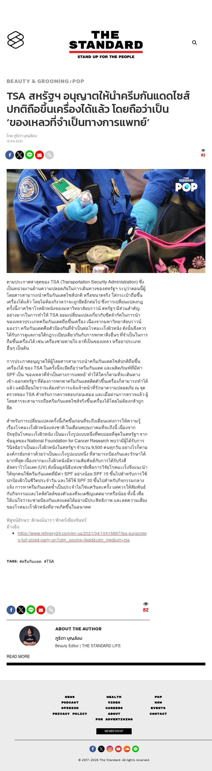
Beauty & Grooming (38, 81)
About (114, 713)
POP (78, 81)
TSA (50, 561)
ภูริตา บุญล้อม (25, 136)
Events (158, 708)
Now (158, 702)
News (70, 696)
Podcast (70, 702)
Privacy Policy (69, 713)
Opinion (70, 708)
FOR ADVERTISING (114, 719)
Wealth (114, 696)
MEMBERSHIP (114, 731)
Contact (158, 713)
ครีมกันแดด (31, 561)
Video (114, 702)
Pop (158, 696)
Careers (114, 708)
